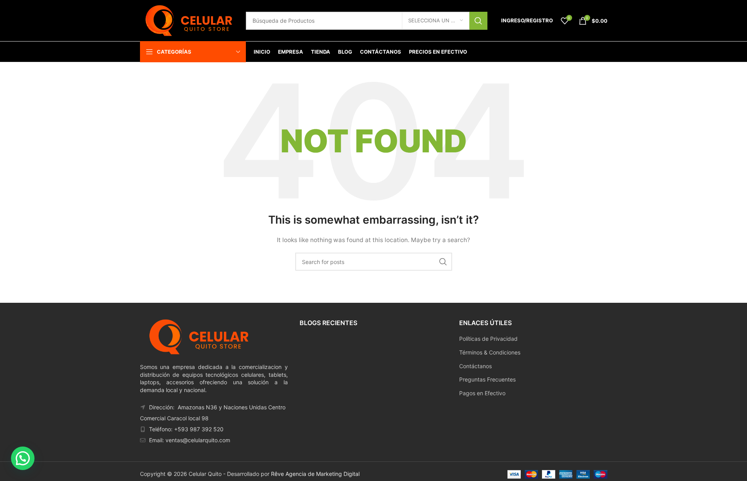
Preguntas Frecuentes (487, 379)
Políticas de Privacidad (488, 338)
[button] (23, 458)
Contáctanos (475, 366)
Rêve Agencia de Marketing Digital (315, 473)
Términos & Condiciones (489, 352)
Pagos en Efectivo (482, 393)
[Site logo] (189, 19)
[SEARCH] (478, 21)
